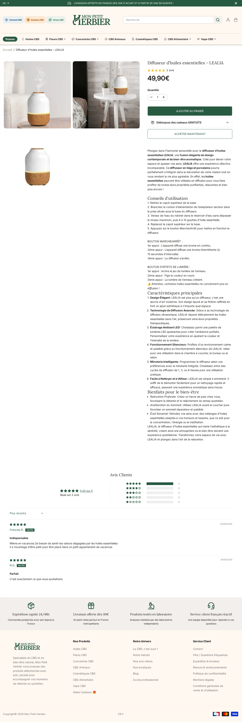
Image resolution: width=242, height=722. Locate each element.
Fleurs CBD (56, 39)
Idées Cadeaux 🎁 (84, 692)
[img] (18, 524)
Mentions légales (203, 679)
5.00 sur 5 (86, 490)
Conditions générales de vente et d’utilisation (208, 688)
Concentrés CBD (86, 39)
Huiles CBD (32, 39)
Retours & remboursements (210, 667)
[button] (133, 483)
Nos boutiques (142, 667)
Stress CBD (58, 20)
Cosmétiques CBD (147, 39)
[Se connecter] (228, 19)
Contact (198, 648)
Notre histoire (141, 655)
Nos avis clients (142, 661)
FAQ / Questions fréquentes (210, 655)
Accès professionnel (145, 679)
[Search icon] (218, 20)
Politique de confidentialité (209, 673)
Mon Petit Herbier (35, 714)
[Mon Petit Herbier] (91, 20)
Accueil (7, 49)
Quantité (153, 90)
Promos (10, 39)
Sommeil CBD (15, 20)
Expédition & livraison (206, 661)
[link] (31, 646)
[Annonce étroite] (236, 3)
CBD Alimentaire (178, 39)
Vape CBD (207, 39)
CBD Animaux (117, 39)
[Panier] (235, 19)
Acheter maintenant (190, 133)
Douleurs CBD (37, 20)
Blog (136, 673)
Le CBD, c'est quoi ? (145, 648)
